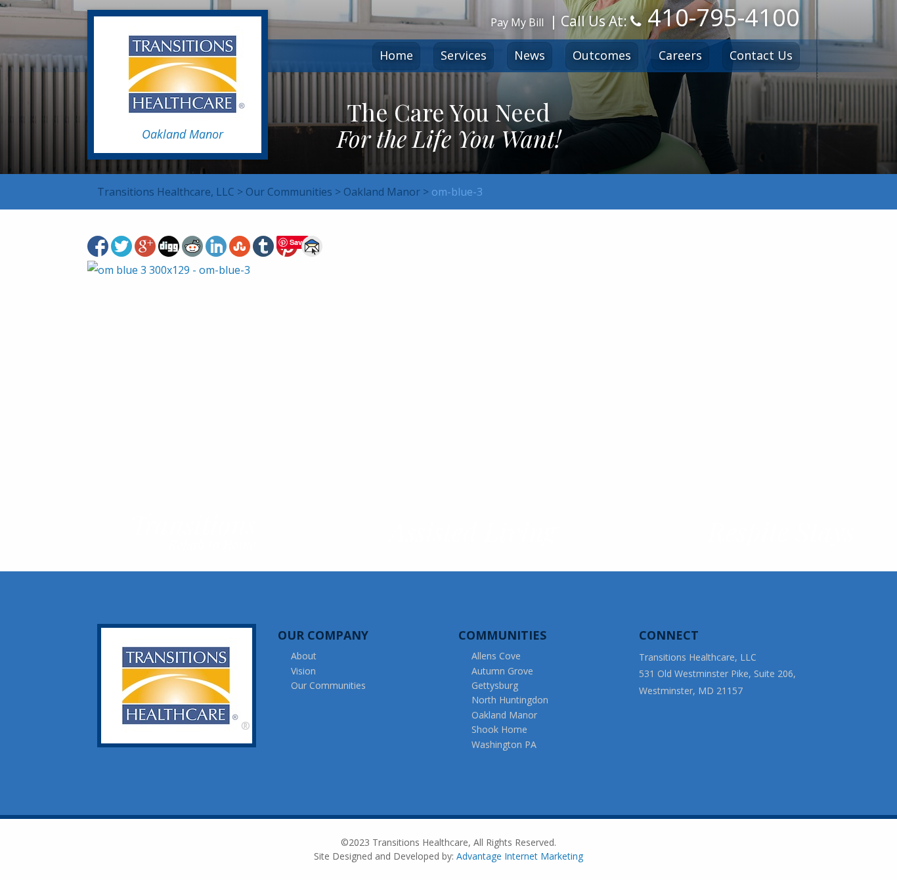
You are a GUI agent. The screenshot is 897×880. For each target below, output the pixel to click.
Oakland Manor (504, 715)
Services (464, 55)
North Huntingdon (509, 699)
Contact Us (761, 55)
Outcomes (602, 55)
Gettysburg (494, 685)
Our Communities (328, 685)
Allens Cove (496, 655)
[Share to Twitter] (121, 246)
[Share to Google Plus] (145, 246)
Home (396, 55)
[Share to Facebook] (97, 246)
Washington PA (503, 744)
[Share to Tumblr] (263, 246)
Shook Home (499, 729)
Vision (303, 671)
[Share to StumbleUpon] (239, 246)
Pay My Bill (517, 22)
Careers (680, 55)
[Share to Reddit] (192, 246)
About (304, 655)
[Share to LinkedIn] (216, 246)
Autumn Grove (502, 671)
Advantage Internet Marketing (519, 856)
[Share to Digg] (168, 246)
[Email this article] (311, 246)
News (529, 55)
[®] (180, 684)
